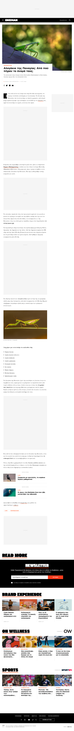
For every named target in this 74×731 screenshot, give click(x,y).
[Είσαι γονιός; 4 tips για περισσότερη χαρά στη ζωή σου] (45, 642)
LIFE (19, 475)
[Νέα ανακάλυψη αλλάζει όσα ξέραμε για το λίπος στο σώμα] (28, 642)
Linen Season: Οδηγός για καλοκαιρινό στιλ (10, 614)
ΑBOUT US (34, 716)
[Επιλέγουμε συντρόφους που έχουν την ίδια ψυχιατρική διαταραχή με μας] (11, 642)
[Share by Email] (12, 85)
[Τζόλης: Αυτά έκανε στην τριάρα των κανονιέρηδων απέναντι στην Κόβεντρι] (11, 680)
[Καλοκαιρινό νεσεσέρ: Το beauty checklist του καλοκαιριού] (28, 605)
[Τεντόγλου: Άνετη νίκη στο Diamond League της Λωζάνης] (63, 680)
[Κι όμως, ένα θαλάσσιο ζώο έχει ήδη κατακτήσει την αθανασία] (9, 492)
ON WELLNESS (16, 631)
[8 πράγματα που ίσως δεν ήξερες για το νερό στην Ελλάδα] (63, 605)
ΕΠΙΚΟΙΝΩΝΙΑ (18, 716)
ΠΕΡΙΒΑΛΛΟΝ (8, 65)
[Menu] (3, 20)
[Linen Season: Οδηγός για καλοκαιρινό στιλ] (11, 605)
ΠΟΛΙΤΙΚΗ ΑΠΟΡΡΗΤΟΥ (53, 716)
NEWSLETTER (47, 719)
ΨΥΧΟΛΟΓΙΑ (7, 649)
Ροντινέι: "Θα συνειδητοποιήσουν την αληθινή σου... (46, 691)
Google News (23, 503)
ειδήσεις (15, 505)
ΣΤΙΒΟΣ (58, 687)
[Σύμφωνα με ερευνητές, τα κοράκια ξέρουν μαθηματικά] (9, 478)
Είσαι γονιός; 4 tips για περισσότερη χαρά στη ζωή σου (46, 653)
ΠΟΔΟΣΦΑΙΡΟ (8, 687)
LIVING (41, 649)
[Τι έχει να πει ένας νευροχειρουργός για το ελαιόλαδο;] (63, 642)
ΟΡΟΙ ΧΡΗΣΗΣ (42, 716)
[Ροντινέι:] (45, 680)
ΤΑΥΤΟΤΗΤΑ (26, 716)
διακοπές (40, 100)
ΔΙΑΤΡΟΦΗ (59, 649)
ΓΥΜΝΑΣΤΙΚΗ (25, 687)
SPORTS (10, 670)
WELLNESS (24, 649)
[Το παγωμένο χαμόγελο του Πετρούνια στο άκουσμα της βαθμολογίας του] (28, 680)
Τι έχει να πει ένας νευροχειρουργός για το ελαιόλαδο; (63, 653)
